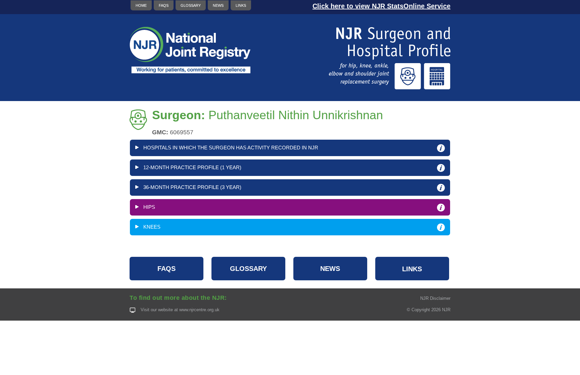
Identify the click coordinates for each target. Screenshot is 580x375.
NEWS (218, 5)
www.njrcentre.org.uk (199, 309)
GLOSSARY (191, 5)
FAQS (163, 5)
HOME (141, 5)
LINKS (241, 5)
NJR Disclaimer (435, 298)
